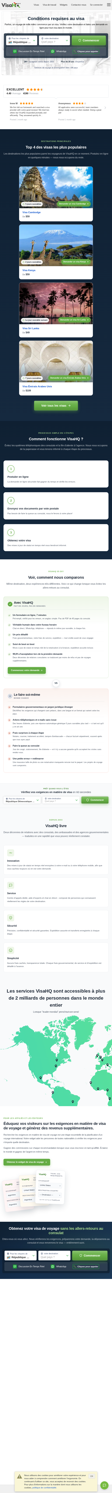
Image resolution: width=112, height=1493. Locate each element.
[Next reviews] (105, 108)
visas (47, 147)
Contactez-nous (78, 5)
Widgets (64, 5)
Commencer (91, 40)
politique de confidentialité (44, 1487)
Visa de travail (49, 5)
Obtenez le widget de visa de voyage (25, 1162)
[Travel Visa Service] (11, 5)
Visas (36, 5)
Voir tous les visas (53, 405)
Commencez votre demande (25, 670)
